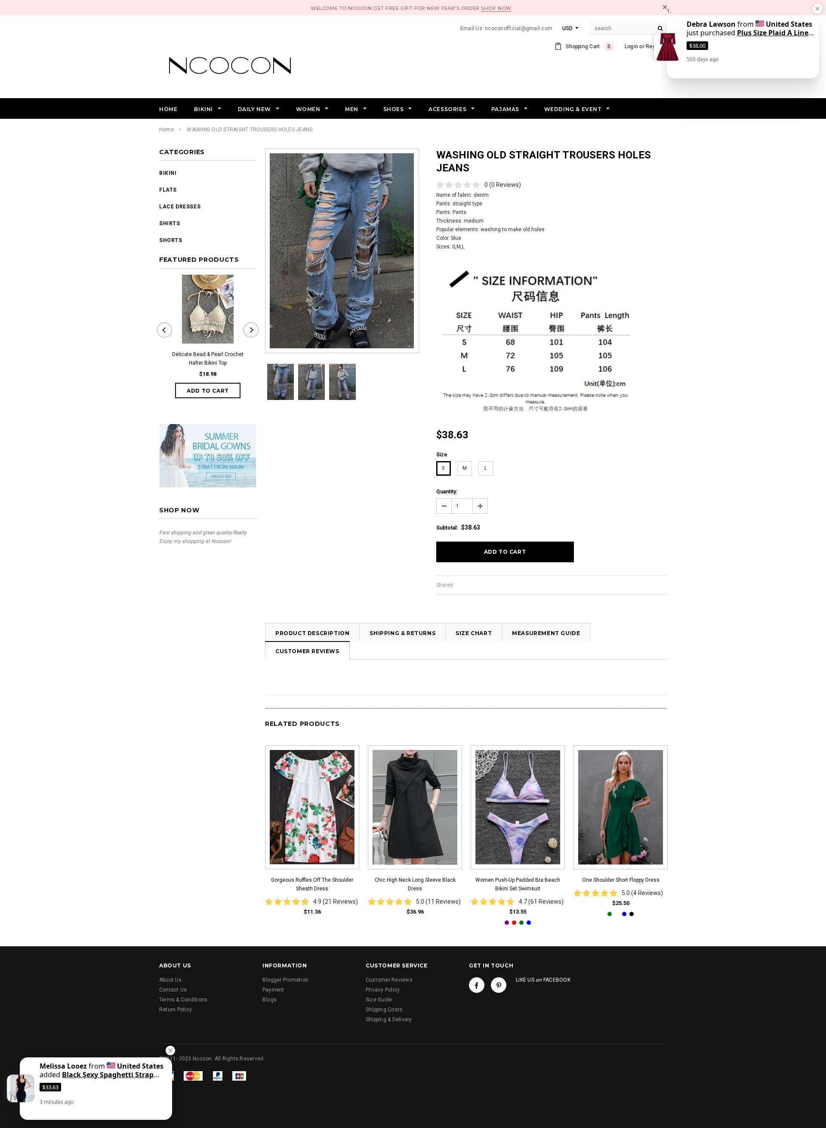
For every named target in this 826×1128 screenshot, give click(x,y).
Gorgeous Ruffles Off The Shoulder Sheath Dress (312, 884)
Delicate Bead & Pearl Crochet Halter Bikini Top (207, 358)
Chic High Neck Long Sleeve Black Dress (415, 884)
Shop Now (496, 8)
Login (631, 46)
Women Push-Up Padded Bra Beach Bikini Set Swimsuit (517, 884)
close (665, 7)
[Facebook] (476, 985)
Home (166, 130)
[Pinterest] (498, 985)
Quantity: (446, 492)
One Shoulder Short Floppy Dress (621, 880)
